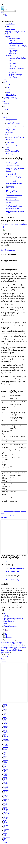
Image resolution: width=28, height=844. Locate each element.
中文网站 (6, 9)
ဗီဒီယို (4, 79)
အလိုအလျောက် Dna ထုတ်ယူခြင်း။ (9, 647)
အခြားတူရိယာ (12, 53)
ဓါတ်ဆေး (8, 55)
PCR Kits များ (12, 63)
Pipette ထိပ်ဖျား (13, 77)
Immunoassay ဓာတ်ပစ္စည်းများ (16, 68)
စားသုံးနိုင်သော (10, 70)
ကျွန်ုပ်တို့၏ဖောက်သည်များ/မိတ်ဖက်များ (16, 31)
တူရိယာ (8, 36)
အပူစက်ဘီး (12, 40)
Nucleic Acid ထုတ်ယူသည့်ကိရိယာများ (15, 137)
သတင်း (5, 82)
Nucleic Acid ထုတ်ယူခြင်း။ (7, 645)
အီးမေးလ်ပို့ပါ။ (4, 656)
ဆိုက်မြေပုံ (12, 642)
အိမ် (4, 18)
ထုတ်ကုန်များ (6, 34)
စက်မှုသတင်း (9, 87)
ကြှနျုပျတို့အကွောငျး (8, 621)
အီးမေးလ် (3, 659)
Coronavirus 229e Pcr (5, 652)
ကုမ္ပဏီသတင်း (10, 84)
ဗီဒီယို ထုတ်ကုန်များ (11, 95)
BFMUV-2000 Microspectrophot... (12, 191)
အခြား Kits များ (13, 65)
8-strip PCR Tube (13, 73)
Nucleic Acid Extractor (14, 38)
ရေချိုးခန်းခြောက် (13, 50)
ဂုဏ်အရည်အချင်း (10, 29)
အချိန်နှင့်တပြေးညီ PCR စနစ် (16, 43)
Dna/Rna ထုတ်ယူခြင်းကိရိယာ (14, 650)
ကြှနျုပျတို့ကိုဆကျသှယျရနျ (10, 97)
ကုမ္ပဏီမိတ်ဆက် (10, 24)
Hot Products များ (5, 642)
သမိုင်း (8, 26)
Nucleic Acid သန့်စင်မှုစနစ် (14, 580)
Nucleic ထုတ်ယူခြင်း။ (19, 645)
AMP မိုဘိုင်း (19, 642)
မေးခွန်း (8, 92)
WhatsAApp (3, 661)
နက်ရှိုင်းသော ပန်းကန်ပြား (15, 74)
